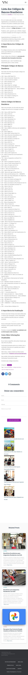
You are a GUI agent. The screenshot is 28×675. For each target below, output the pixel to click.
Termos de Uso (10, 665)
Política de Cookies (10, 668)
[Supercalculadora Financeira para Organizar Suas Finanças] (9, 476)
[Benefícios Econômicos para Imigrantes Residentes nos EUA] (14, 540)
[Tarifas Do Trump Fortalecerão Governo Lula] (9, 433)
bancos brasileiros (8, 367)
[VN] (5, 2)
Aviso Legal (20, 661)
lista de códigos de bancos (8, 369)
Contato (20, 668)
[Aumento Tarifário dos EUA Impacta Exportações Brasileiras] (9, 461)
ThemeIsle (19, 671)
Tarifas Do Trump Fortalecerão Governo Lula (14, 438)
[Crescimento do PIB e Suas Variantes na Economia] (9, 445)
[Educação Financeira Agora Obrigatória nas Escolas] (9, 491)
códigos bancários (17, 367)
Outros (5, 551)
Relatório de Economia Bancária (17, 353)
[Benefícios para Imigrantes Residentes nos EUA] (14, 577)
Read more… (10, 565)
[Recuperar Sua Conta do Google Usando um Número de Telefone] (14, 616)
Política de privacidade (10, 661)
